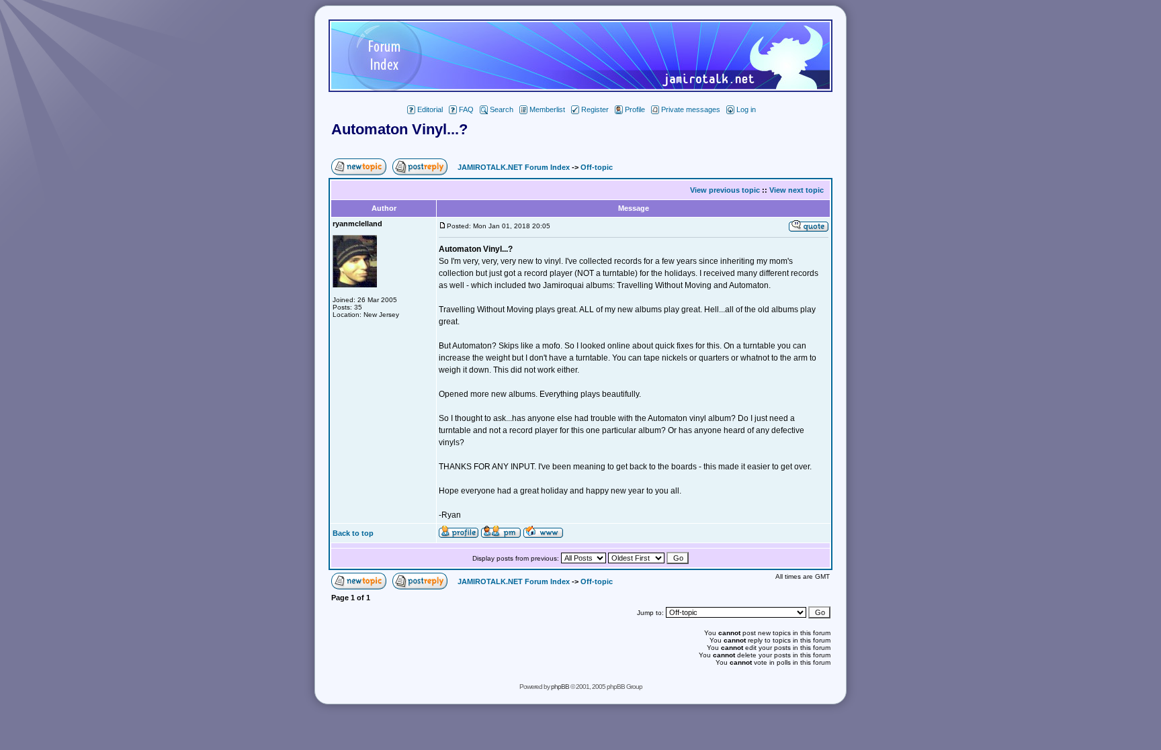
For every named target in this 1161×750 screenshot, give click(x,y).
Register (595, 109)
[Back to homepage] (580, 88)
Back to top (353, 533)
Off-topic (596, 167)
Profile (635, 109)
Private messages (690, 109)
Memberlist (547, 109)
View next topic (796, 190)
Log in (746, 109)
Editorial (430, 109)
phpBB (560, 686)
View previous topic (725, 190)
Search (501, 109)
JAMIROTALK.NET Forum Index (514, 167)
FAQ (466, 109)
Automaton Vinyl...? (399, 129)
